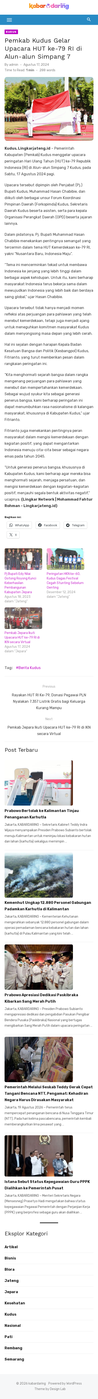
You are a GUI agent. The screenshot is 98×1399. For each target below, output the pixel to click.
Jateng (12, 1280)
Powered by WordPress (65, 1383)
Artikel (11, 1247)
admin (13, 65)
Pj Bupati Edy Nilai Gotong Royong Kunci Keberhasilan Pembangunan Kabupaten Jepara (20, 583)
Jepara (11, 1292)
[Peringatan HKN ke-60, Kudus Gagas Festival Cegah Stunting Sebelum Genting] (65, 559)
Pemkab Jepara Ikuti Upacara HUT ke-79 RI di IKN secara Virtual (22, 637)
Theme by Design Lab (50, 1389)
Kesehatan (15, 1303)
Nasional (13, 1325)
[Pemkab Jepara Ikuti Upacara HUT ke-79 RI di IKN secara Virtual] (23, 618)
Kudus (11, 31)
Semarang (14, 1359)
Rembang (13, 1348)
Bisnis (10, 1258)
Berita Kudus (29, 668)
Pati (9, 1337)
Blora (10, 1269)
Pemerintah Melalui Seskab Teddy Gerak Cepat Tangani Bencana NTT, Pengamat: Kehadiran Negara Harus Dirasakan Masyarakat (49, 1093)
